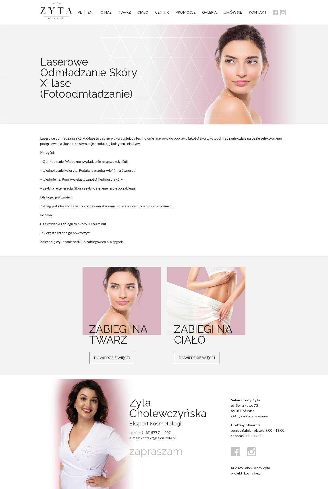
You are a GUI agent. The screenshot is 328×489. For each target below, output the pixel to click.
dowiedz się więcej (112, 357)
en (90, 12)
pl (80, 12)
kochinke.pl (253, 473)
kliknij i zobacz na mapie (249, 416)
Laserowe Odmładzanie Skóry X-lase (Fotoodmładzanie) (88, 77)
